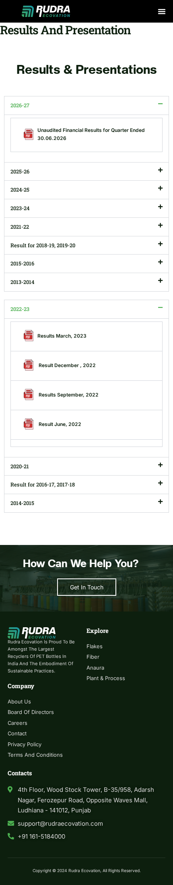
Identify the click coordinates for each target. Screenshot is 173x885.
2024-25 (19, 189)
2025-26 (19, 171)
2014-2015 (22, 503)
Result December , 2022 (66, 365)
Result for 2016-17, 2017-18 (42, 484)
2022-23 (19, 309)
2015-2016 (22, 263)
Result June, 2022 (59, 424)
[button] (162, 11)
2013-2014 (22, 282)
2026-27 (19, 105)
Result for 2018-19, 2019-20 (42, 245)
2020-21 (19, 466)
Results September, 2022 (68, 395)
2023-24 (19, 208)
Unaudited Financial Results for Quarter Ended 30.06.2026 (91, 134)
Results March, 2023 (61, 336)
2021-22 (19, 226)
